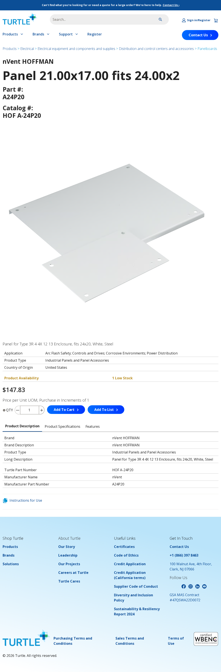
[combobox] (99, 19)
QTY (9, 410)
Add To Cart (64, 409)
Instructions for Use (25, 500)
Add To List (104, 409)
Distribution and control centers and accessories (156, 48)
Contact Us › (171, 5)
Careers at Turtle (73, 572)
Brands (38, 34)
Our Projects (69, 564)
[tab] (22, 426)
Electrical (27, 48)
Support (66, 34)
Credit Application (130, 564)
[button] (196, 20)
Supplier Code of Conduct (136, 586)
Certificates (124, 546)
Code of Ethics (126, 555)
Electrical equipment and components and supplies (76, 48)
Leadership (67, 555)
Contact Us (198, 35)
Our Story (66, 546)
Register (94, 34)
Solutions (11, 564)
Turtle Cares (69, 581)
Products (10, 34)
